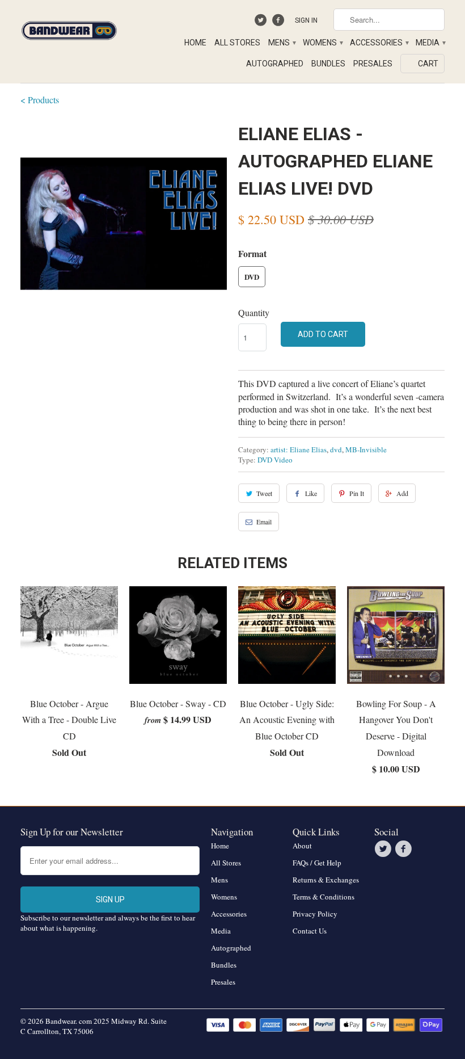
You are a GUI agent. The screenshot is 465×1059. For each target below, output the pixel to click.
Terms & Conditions (323, 897)
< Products (39, 100)
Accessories (379, 42)
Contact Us (310, 931)
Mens (281, 42)
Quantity (253, 312)
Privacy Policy (315, 914)
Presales (372, 63)
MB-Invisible (366, 449)
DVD (251, 276)
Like (311, 493)
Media (430, 42)
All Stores (237, 42)
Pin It (356, 493)
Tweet (264, 493)
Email (264, 521)
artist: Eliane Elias (298, 449)
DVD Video (275, 460)
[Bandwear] (69, 28)
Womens (322, 42)
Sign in (306, 20)
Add (402, 493)
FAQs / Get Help (317, 863)
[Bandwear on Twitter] (262, 23)
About (302, 846)
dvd (336, 449)
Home (195, 42)
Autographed (274, 63)
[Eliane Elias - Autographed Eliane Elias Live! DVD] (123, 223)
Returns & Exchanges (326, 880)
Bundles (328, 63)
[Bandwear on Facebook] (279, 23)
